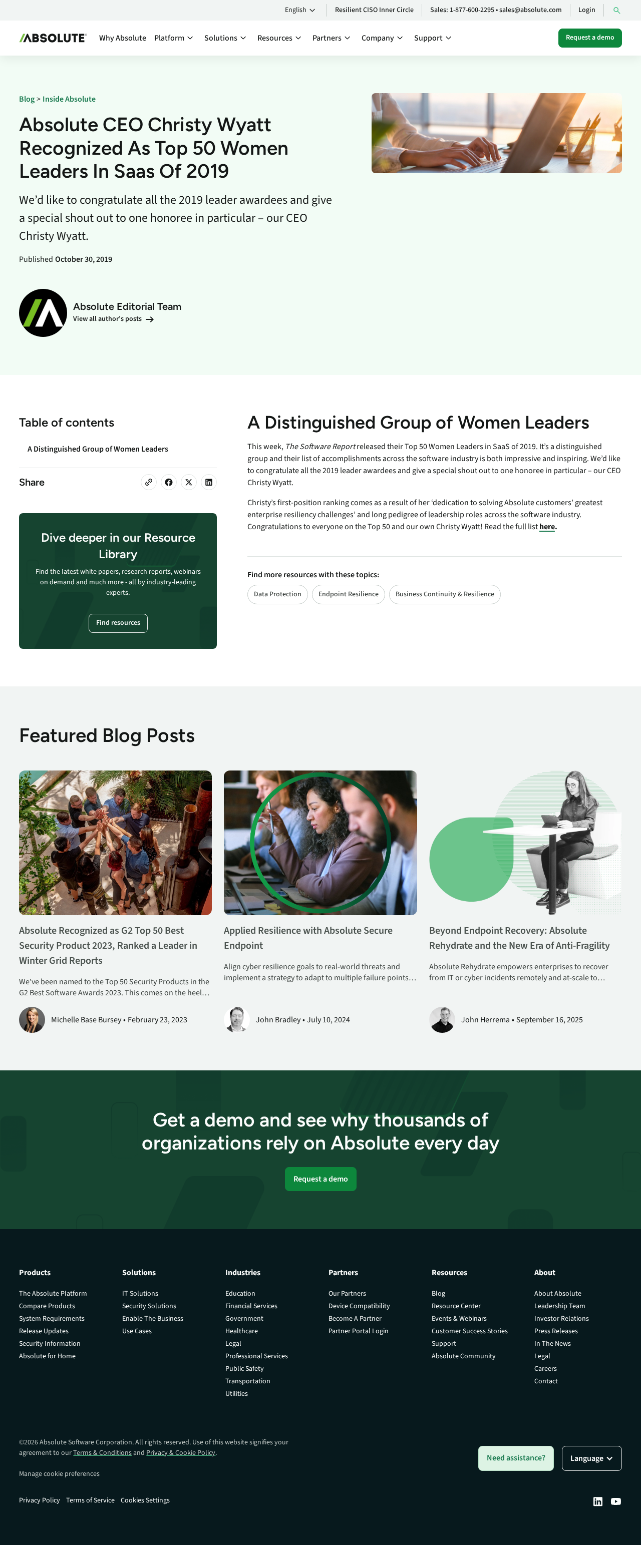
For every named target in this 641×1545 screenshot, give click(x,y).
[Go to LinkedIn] (209, 482)
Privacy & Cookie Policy (180, 1453)
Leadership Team (559, 1306)
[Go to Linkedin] (598, 1501)
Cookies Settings (145, 1500)
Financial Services (251, 1306)
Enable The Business (152, 1319)
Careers (545, 1369)
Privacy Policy (39, 1500)
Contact (546, 1381)
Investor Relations (561, 1319)
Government (244, 1319)
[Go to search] (617, 10)
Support (444, 1344)
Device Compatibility (359, 1306)
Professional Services (256, 1356)
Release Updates (44, 1331)
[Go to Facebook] (169, 482)
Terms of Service (90, 1500)
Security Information (50, 1344)
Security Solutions (149, 1306)
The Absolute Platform (53, 1294)
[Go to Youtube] (616, 1501)
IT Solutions (140, 1294)
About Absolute (557, 1294)
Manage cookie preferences (59, 1474)
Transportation (247, 1381)
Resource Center (456, 1306)
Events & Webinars (459, 1319)
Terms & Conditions (102, 1453)
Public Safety (244, 1369)
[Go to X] (189, 482)
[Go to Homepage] (53, 38)
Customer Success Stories (470, 1331)
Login (586, 10)
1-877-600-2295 (472, 10)
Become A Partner (355, 1319)
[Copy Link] (149, 482)
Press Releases (556, 1331)
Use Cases (137, 1331)
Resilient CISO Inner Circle (374, 10)
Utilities (236, 1394)
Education (240, 1294)
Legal (233, 1344)
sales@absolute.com (530, 10)
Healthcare (241, 1331)
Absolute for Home (47, 1356)
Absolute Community (464, 1356)
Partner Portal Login (359, 1331)
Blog (438, 1294)
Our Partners (347, 1294)
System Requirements (52, 1319)
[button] (301, 11)
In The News (552, 1344)
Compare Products (47, 1306)
